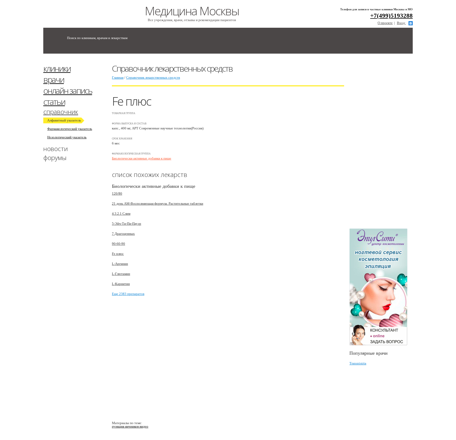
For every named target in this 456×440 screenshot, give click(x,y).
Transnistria (357, 363)
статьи (54, 101)
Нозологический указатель (67, 137)
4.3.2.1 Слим (121, 214)
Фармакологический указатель (69, 129)
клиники (56, 68)
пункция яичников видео (130, 426)
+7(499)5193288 (391, 15)
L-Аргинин (120, 264)
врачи (53, 79)
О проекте (385, 23)
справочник (60, 111)
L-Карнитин (121, 284)
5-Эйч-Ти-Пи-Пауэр (126, 224)
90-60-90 (118, 244)
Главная (118, 77)
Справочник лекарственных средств (153, 77)
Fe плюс (118, 254)
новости (55, 148)
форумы (54, 157)
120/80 (117, 193)
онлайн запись (67, 90)
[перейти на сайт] (381, 286)
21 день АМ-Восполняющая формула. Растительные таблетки (157, 203)
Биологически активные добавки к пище (141, 158)
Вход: (401, 23)
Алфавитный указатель (64, 120)
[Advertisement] (389, 143)
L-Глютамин (121, 274)
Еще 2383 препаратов (128, 294)
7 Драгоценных (123, 234)
